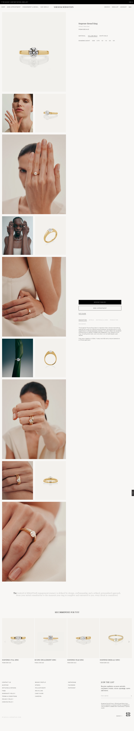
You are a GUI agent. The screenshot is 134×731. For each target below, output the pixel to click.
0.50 (93, 40)
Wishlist (115, 7)
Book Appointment (14, 7)
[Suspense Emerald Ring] (116, 638)
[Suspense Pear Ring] (83, 638)
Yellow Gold (92, 36)
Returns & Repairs (9, 688)
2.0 (110, 40)
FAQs (4, 690)
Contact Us (6, 682)
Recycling (39, 690)
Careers (38, 696)
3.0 (114, 40)
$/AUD (119, 716)
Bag (130, 7)
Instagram (72, 682)
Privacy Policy (7, 699)
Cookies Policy (7, 702)
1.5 (106, 40)
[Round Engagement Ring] (51, 638)
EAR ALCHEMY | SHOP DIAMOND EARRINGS (23, 2)
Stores (37, 685)
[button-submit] (131, 696)
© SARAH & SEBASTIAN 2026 (11, 717)
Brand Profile (40, 682)
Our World (45, 7)
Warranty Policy (8, 693)
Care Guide (39, 693)
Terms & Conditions (9, 696)
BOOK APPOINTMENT (100, 308)
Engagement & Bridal (30, 7)
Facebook (71, 685)
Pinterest (71, 688)
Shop (3, 7)
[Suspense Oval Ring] (18, 638)
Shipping (5, 685)
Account (123, 7)
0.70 (98, 40)
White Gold (103, 36)
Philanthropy (40, 688)
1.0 (102, 40)
